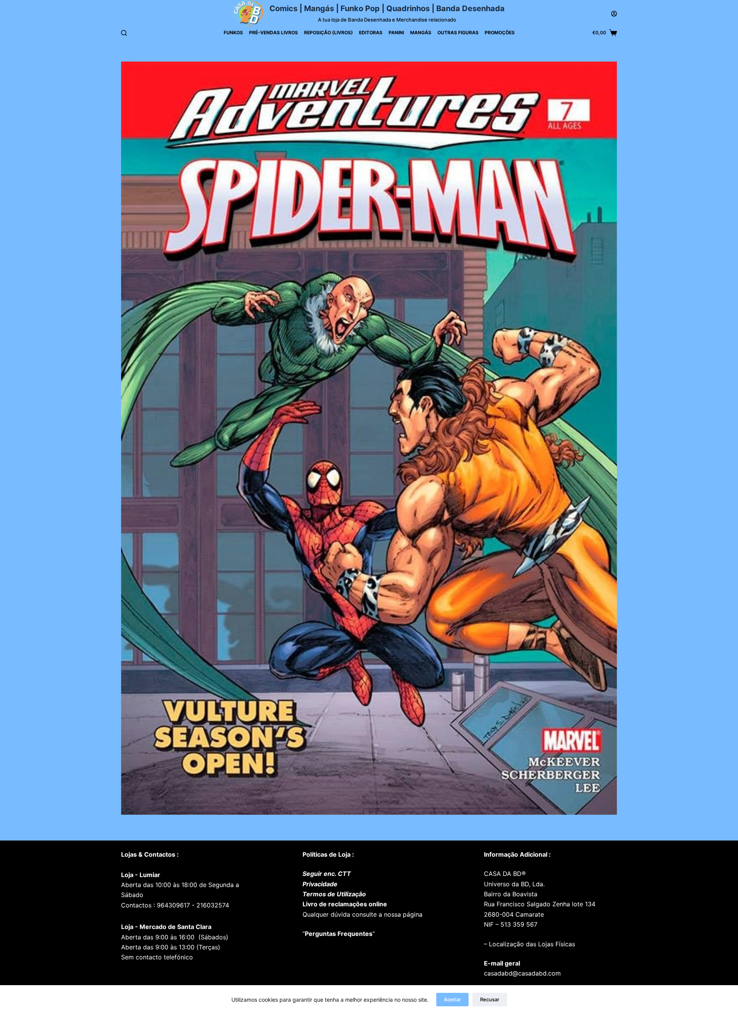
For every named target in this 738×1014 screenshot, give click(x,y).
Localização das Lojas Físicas (531, 944)
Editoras (370, 32)
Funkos (233, 32)
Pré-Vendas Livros (273, 32)
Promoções (500, 32)
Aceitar (452, 999)
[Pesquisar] (124, 33)
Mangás (420, 32)
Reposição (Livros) (328, 32)
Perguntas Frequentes (338, 933)
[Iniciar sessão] (614, 14)
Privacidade (320, 884)
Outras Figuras (458, 32)
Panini (396, 32)
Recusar (489, 999)
